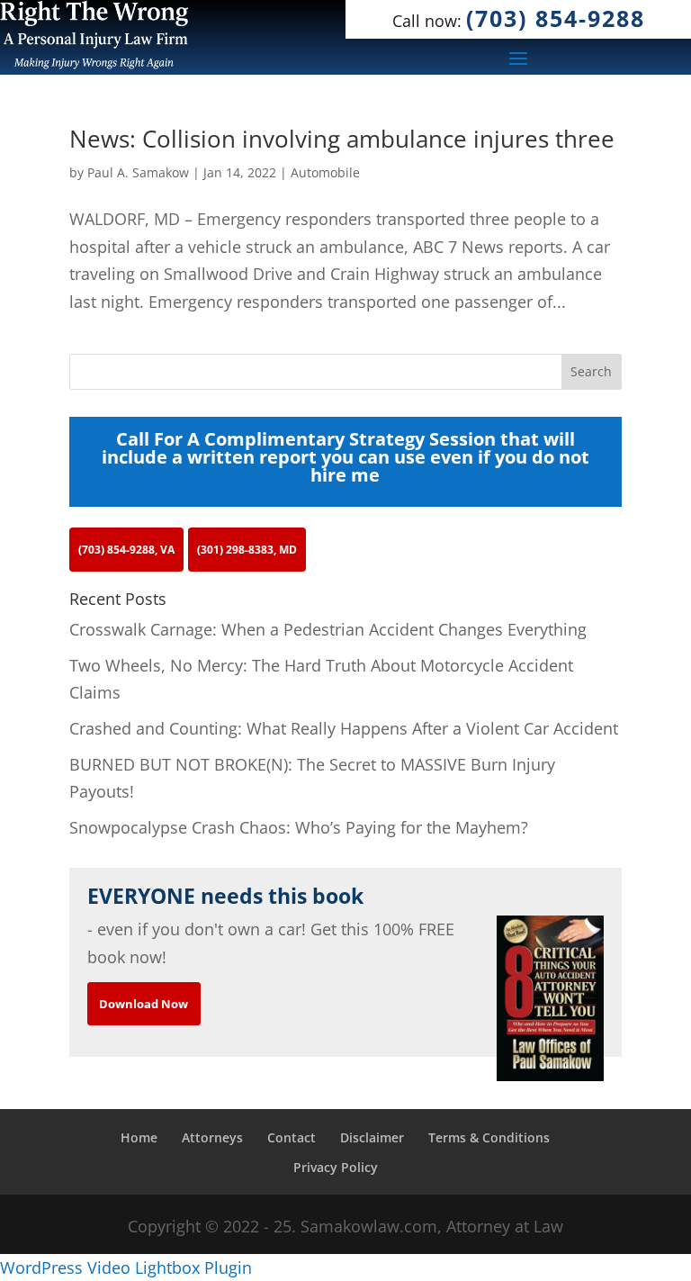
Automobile (325, 172)
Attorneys (212, 1137)
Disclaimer (372, 1137)
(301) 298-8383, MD (247, 549)
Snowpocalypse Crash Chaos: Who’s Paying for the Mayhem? (298, 827)
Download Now (143, 1004)
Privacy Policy (335, 1167)
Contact (291, 1137)
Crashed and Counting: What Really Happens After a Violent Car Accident (343, 728)
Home (139, 1137)
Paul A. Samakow (138, 172)
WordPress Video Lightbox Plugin (126, 1267)
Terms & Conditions (489, 1137)
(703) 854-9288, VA (126, 549)
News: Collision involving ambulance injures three (342, 138)
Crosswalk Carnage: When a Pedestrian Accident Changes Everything (328, 629)
